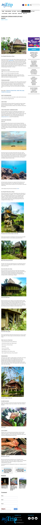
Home (3, 11)
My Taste (14, 11)
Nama (2, 495)
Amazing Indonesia (26, 11)
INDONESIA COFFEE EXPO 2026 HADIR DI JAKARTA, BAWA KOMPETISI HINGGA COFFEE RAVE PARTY (34, 55)
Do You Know (4, 13)
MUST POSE (14, 13)
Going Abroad (8, 11)
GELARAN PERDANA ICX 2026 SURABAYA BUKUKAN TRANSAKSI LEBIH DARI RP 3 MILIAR (33, 90)
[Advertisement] (20, 28)
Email (2, 499)
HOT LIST (32, 11)
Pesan (2, 503)
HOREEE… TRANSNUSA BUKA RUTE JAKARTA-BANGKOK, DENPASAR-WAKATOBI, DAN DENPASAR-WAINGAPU (33, 81)
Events (9, 13)
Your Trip (19, 11)
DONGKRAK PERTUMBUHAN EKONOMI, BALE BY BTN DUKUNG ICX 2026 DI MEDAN (33, 71)
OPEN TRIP (20, 13)
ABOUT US (25, 13)
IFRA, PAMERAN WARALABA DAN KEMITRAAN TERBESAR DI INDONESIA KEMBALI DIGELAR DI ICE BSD (34, 63)
